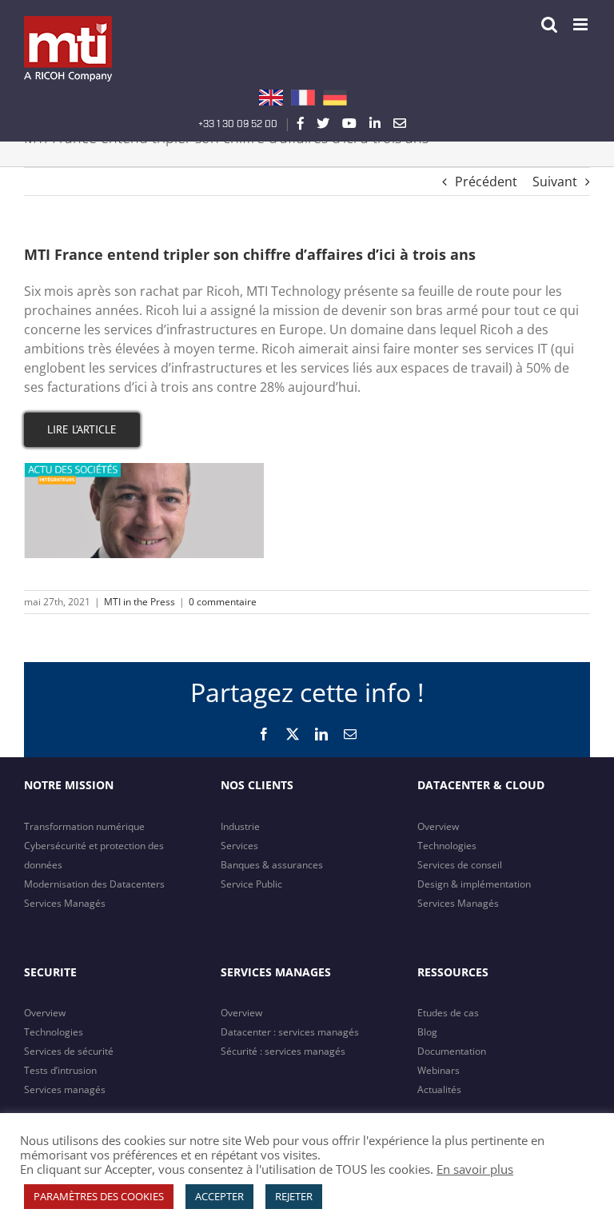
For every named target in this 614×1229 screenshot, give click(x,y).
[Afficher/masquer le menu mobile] (581, 24)
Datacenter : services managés (290, 1032)
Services (239, 845)
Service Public (251, 884)
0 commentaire (223, 602)
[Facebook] (300, 123)
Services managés (65, 1089)
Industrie (240, 826)
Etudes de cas (448, 1013)
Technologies (446, 845)
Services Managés (65, 903)
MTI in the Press (139, 602)
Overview (438, 826)
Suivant (554, 181)
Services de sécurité (69, 1051)
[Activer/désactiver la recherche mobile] (549, 24)
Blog (427, 1032)
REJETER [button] (294, 1196)
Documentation (451, 1051)
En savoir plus (475, 1169)
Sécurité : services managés (283, 1051)
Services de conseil (459, 865)
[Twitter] (323, 123)
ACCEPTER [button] (219, 1196)
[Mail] (400, 123)
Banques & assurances (272, 865)
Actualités (439, 1089)
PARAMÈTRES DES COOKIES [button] (99, 1196)
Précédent (486, 181)
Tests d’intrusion (60, 1070)
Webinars (438, 1070)
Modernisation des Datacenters (94, 884)
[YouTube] (349, 123)
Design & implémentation (474, 884)
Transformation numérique (84, 826)
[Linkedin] (375, 123)
